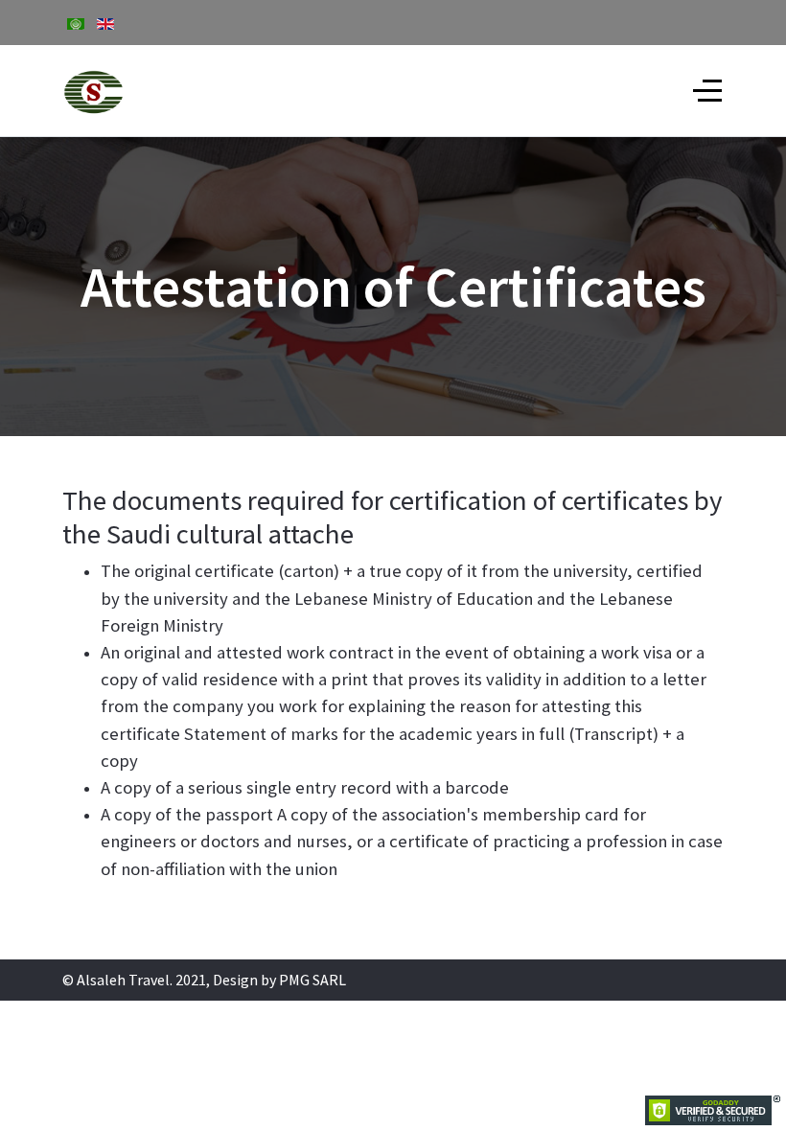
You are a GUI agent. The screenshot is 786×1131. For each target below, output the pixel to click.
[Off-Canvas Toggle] (707, 91)
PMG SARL (312, 979)
